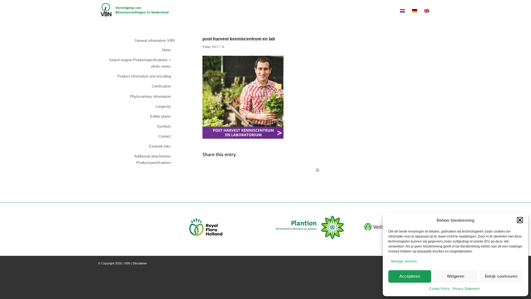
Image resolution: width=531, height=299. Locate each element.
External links (160, 146)
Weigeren (455, 276)
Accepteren (409, 276)
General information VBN (155, 40)
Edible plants (160, 116)
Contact (164, 136)
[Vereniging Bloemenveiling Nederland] (134, 11)
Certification (161, 86)
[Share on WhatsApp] (318, 170)
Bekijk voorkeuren (501, 276)
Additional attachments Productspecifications (152, 159)
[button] (520, 220)
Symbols (164, 126)
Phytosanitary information (150, 96)
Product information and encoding (144, 76)
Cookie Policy (439, 289)
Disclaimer (140, 263)
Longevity (163, 106)
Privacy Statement (466, 289)
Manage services (404, 261)
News (166, 50)
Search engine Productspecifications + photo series (140, 63)
